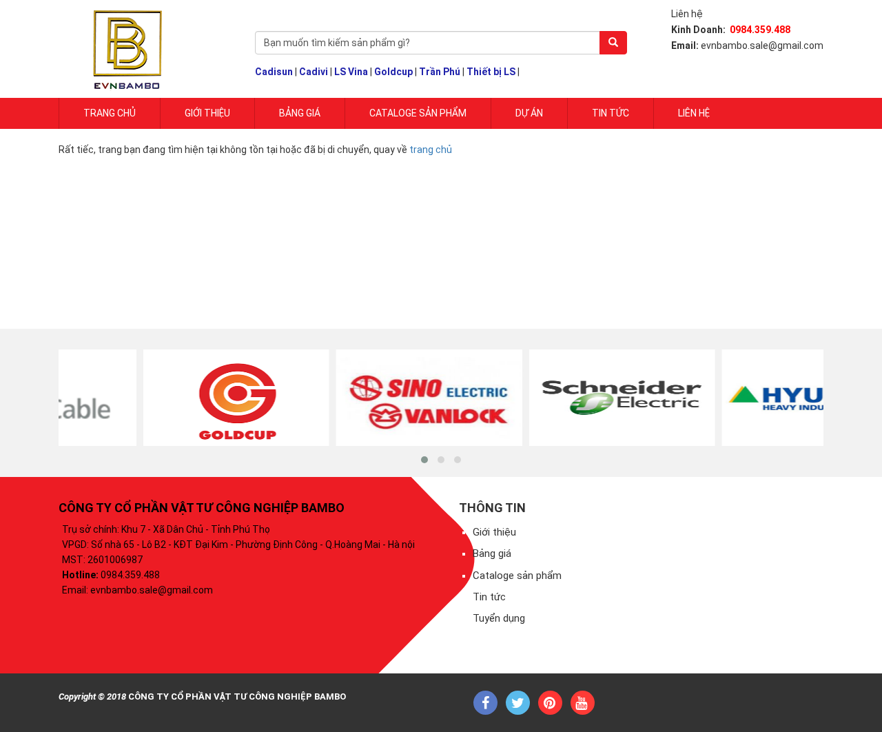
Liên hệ (694, 113)
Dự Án (529, 113)
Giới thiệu (494, 532)
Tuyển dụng (499, 618)
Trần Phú (439, 71)
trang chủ (430, 149)
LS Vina (351, 71)
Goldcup (393, 71)
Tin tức (610, 113)
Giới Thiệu (207, 113)
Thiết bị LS (490, 71)
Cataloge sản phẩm (417, 113)
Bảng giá (299, 113)
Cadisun (274, 71)
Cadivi (313, 71)
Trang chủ (109, 113)
